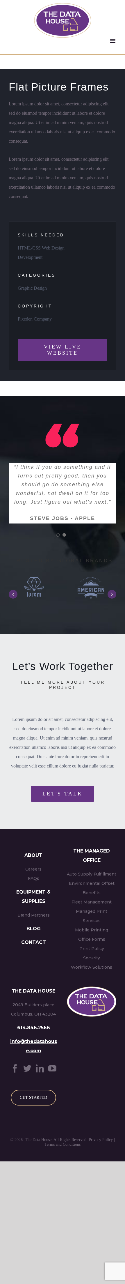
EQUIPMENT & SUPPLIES (33, 896)
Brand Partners (33, 915)
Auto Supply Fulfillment (91, 874)
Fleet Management (92, 902)
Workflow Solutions (91, 967)
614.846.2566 (33, 1027)
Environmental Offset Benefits (92, 888)
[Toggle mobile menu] (113, 41)
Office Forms (91, 939)
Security (91, 958)
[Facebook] (15, 1068)
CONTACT (33, 942)
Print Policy (91, 948)
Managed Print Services (91, 916)
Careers (33, 869)
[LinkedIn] (40, 1068)
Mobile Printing (91, 930)
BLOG (33, 928)
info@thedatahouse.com (33, 1046)
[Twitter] (27, 1068)
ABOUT (33, 855)
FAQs (33, 878)
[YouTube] (52, 1068)
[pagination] (58, 535)
